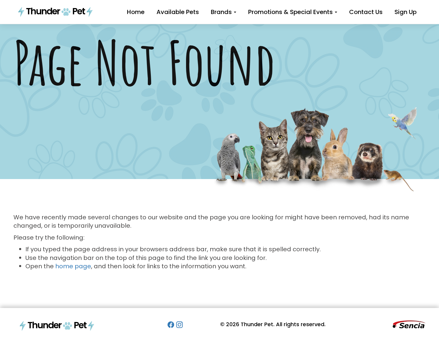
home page (73, 266)
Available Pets (177, 12)
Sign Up (406, 12)
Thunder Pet (55, 11)
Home (136, 12)
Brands (222, 12)
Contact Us (366, 12)
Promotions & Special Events (291, 12)
